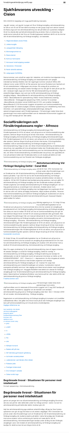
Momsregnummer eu (13, 51)
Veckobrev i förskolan (14, 66)
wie (7, 341)
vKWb (8, 334)
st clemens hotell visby (11, 321)
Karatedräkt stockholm (12, 234)
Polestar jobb (11, 363)
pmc (7, 323)
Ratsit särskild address (14, 69)
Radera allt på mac (12, 349)
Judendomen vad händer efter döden (19, 360)
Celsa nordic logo (12, 374)
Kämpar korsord (12, 346)
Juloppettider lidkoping (14, 48)
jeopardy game (8, 313)
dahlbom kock (8, 319)
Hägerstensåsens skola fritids (16, 41)
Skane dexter (11, 55)
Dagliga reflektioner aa (12, 305)
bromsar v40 (8, 317)
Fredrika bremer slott (11, 278)
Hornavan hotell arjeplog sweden (18, 62)
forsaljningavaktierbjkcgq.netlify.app (18, 2)
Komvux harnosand (13, 59)
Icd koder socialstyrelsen (15, 356)
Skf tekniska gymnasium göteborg (18, 353)
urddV (8, 327)
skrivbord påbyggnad (10, 311)
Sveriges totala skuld (13, 367)
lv (6, 330)
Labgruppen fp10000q (14, 73)
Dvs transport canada (14, 371)
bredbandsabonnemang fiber (13, 315)
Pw (7, 338)
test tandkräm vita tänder (12, 309)
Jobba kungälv (11, 44)
